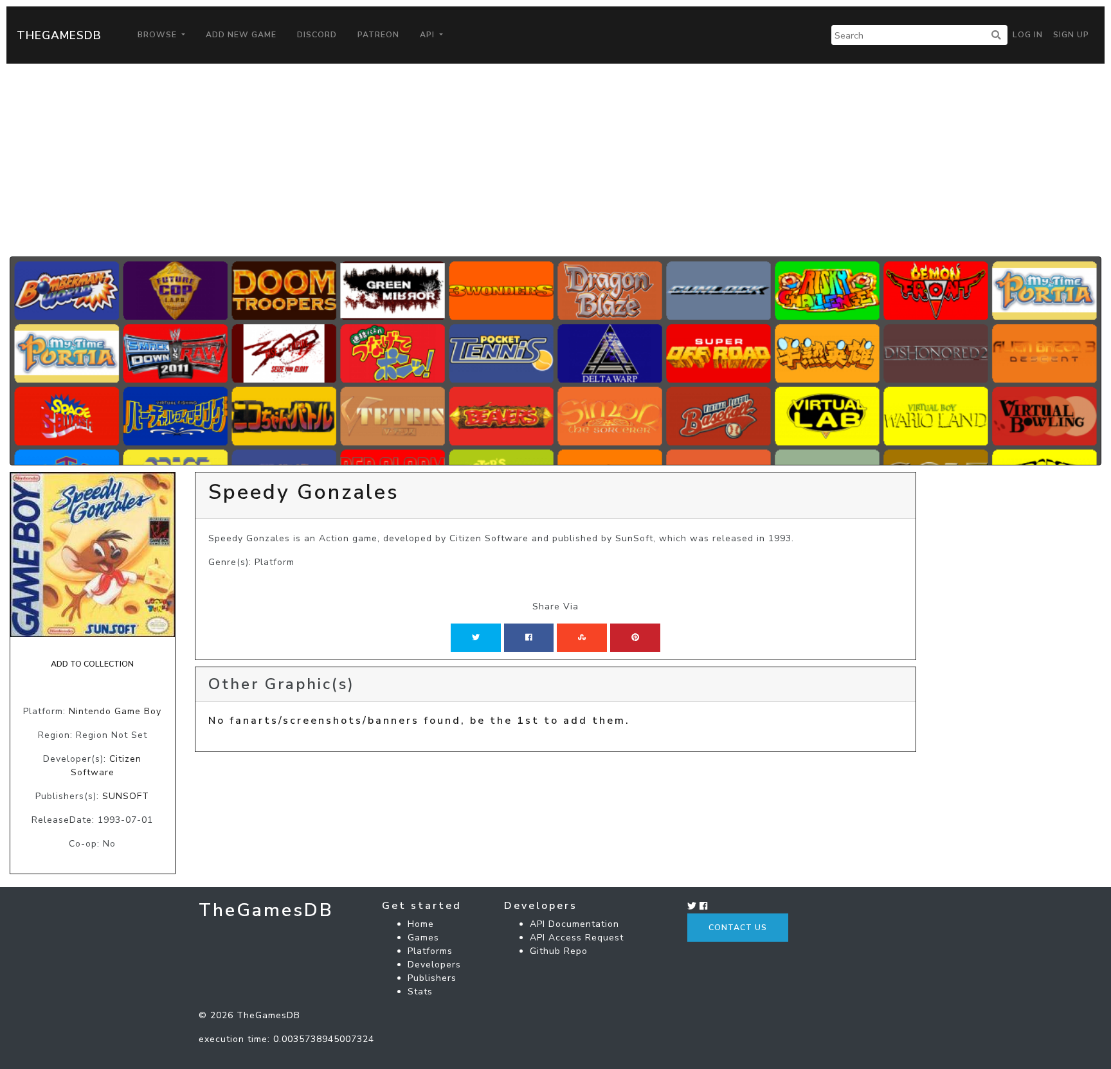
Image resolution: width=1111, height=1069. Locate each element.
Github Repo (559, 951)
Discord (317, 35)
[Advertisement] (555, 160)
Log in (1028, 35)
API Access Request (577, 937)
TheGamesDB (59, 35)
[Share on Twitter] (476, 638)
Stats (420, 991)
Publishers (432, 978)
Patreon (378, 35)
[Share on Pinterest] (635, 638)
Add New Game (241, 35)
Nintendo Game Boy (115, 711)
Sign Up (1071, 35)
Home (421, 924)
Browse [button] (158, 35)
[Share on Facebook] (529, 638)
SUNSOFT (125, 796)
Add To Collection (92, 664)
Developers (434, 964)
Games (423, 937)
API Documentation (574, 924)
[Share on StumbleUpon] (582, 638)
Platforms (430, 951)
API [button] (428, 35)
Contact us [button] (738, 927)
